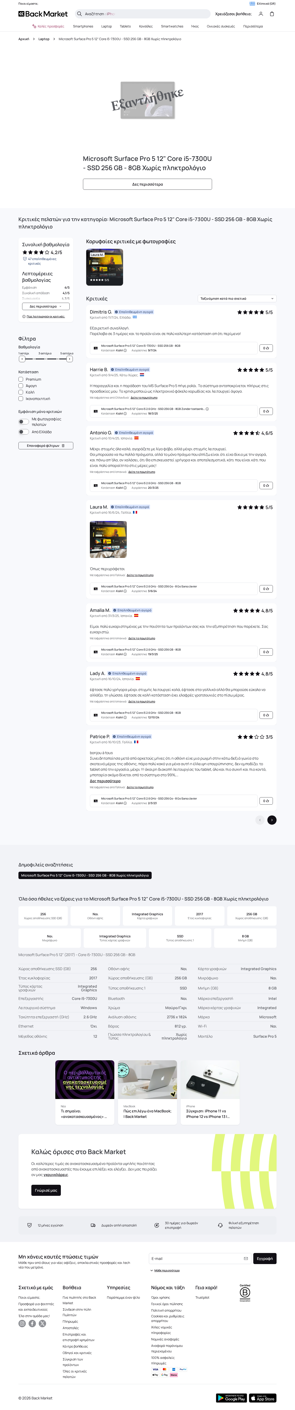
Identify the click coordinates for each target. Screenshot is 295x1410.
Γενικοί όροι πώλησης (167, 1304)
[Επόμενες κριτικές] (272, 820)
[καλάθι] (272, 13)
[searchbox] (146, 13)
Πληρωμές (70, 1321)
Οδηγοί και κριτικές (77, 1353)
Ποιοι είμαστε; (29, 1297)
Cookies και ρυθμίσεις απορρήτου (167, 1318)
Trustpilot (202, 1297)
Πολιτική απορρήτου (166, 1310)
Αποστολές (71, 1328)
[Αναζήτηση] (79, 14)
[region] (181, 268)
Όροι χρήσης (160, 1297)
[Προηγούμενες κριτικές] (260, 820)
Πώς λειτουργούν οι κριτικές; (46, 316)
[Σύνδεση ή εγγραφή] (261, 13)
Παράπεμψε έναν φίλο (123, 1297)
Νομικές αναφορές (165, 1339)
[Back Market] (43, 14)
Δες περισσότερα (105, 780)
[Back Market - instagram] (22, 1323)
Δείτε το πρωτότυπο (144, 398)
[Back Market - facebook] (32, 1323)
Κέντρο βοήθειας (75, 1346)
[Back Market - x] (42, 1323)
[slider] (22, 359)
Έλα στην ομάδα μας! (34, 1316)
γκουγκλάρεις (56, 1174)
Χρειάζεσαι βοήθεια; (233, 13)
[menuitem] (83, 26)
